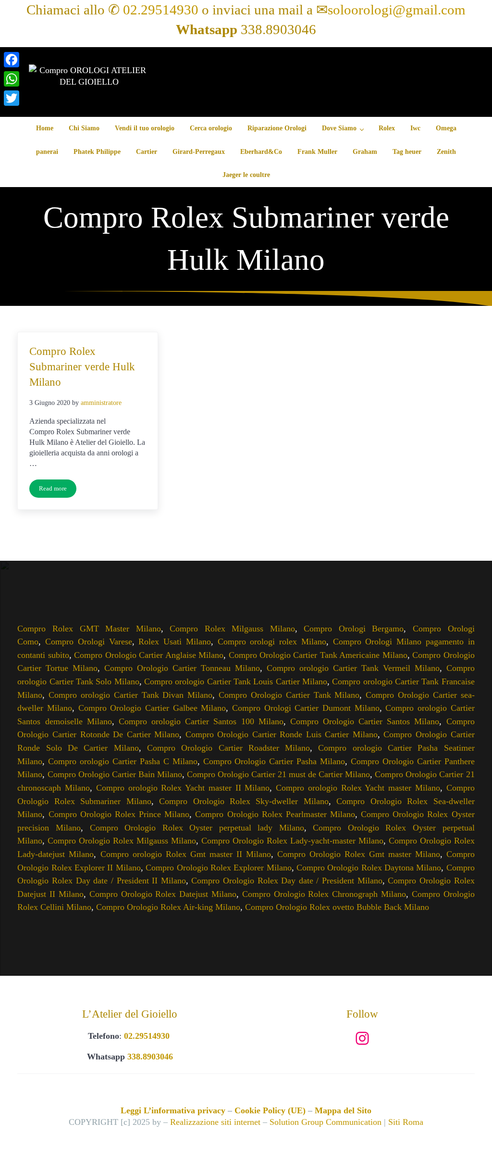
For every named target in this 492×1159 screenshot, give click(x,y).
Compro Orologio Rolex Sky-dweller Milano (244, 801)
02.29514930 (160, 9)
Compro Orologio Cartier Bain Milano (115, 774)
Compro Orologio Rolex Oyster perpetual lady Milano (197, 827)
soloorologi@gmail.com (397, 9)
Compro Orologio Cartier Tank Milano (289, 695)
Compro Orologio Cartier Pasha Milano (274, 761)
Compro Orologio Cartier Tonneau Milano (182, 668)
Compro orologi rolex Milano (272, 641)
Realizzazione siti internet (215, 1122)
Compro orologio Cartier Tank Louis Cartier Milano (235, 681)
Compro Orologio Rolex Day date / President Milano (286, 880)
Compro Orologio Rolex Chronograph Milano (324, 894)
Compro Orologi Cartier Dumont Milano (306, 708)
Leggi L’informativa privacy (173, 1110)
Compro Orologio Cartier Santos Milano (365, 721)
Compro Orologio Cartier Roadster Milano (228, 748)
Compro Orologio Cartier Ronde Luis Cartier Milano (281, 734)
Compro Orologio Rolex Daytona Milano (368, 867)
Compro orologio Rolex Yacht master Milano (358, 788)
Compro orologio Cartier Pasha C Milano (122, 761)
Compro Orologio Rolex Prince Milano (119, 814)
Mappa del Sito (343, 1110)
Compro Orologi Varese (88, 641)
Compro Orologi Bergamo (354, 628)
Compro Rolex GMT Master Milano (88, 628)
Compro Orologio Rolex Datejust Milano (162, 894)
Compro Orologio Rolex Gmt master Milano (358, 854)
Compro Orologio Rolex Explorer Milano (218, 867)
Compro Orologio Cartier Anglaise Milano (148, 655)
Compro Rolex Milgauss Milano (232, 628)
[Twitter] (11, 98)
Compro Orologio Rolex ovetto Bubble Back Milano (337, 907)
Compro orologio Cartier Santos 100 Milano (201, 721)
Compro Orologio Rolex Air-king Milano (168, 907)
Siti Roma (405, 1122)
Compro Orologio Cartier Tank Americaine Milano (318, 655)
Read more (57, 490)
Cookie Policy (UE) (270, 1110)
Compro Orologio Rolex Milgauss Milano (122, 840)
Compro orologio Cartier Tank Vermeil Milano (353, 668)
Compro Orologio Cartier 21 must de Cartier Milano (278, 774)
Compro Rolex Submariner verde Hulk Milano (82, 366)
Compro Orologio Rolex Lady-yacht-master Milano (292, 840)
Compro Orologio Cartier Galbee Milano (152, 708)
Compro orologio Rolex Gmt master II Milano (185, 854)
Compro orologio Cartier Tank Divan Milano (130, 695)
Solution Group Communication (325, 1122)
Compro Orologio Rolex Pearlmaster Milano (275, 814)
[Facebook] (11, 59)
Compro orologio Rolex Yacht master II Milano (183, 788)
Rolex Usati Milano (174, 641)
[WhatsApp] (11, 78)
